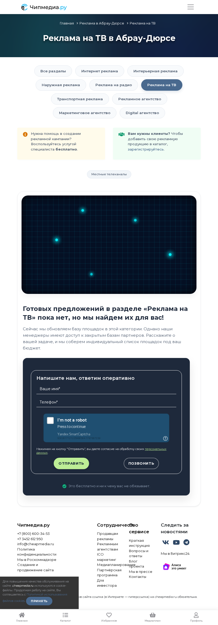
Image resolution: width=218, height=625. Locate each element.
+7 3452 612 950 (30, 539)
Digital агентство (142, 113)
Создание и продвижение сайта (35, 567)
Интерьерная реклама (155, 71)
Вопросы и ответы (138, 553)
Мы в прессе (140, 571)
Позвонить (141, 463)
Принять (39, 601)
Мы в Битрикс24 (175, 553)
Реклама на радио (113, 85)
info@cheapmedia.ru (35, 544)
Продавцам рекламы (107, 536)
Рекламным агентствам (107, 546)
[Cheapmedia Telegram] (186, 543)
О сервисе (139, 528)
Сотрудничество (109, 525)
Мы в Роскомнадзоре (36, 559)
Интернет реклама (99, 71)
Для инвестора (107, 583)
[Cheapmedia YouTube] (176, 543)
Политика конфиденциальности (36, 552)
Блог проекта (136, 564)
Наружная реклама (61, 85)
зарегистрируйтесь (146, 149)
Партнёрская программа (109, 572)
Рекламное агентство (139, 99)
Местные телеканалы (109, 174)
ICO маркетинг (106, 557)
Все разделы (53, 71)
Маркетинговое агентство (84, 113)
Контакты (137, 576)
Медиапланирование (109, 564)
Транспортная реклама (80, 99)
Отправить (71, 463)
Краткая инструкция (139, 543)
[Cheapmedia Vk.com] (166, 543)
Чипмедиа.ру (33, 525)
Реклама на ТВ (161, 85)
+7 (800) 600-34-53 (33, 533)
